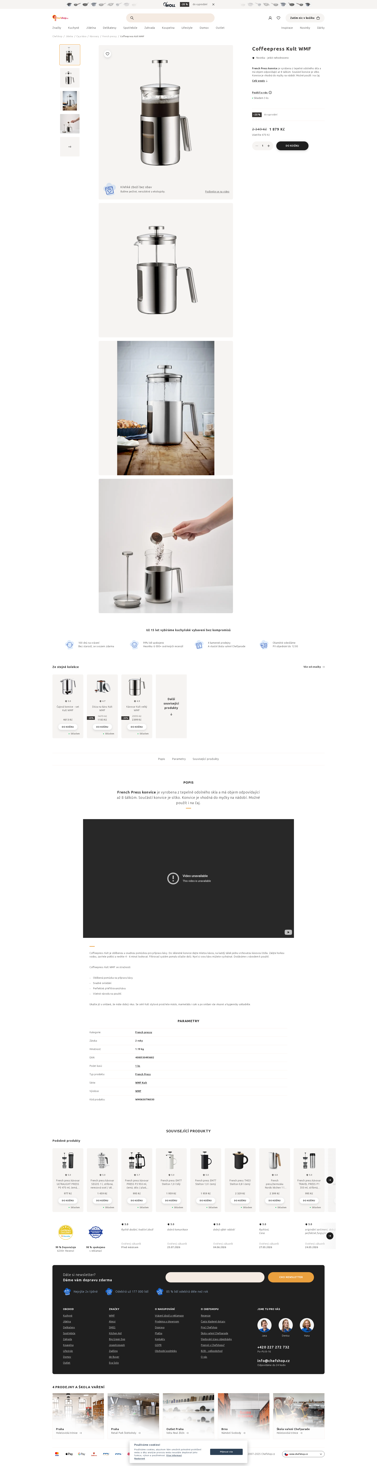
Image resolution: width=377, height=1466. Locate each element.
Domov (67, 1357)
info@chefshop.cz (273, 1361)
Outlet (66, 1362)
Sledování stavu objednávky (216, 1339)
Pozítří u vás (260, 92)
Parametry (179, 759)
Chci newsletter (291, 1277)
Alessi (112, 1321)
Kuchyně (67, 1315)
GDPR (158, 1345)
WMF (138, 1091)
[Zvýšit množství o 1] (268, 146)
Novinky (305, 27)
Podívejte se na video (217, 191)
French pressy (143, 1032)
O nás (204, 1357)
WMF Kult (141, 1082)
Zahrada (67, 1339)
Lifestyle (68, 1351)
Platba (158, 1333)
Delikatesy (69, 1327)
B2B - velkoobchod (212, 1351)
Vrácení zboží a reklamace (169, 1315)
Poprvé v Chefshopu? (213, 1345)
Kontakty (160, 1339)
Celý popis (258, 80)
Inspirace (287, 27)
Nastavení (139, 1458)
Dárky (321, 27)
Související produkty (206, 759)
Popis (161, 759)
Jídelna (67, 1321)
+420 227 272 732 (273, 1347)
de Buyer (114, 1357)
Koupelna (68, 1345)
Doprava (159, 1327)
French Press (143, 1074)
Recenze (206, 1315)
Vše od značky (312, 666)
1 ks (137, 1066)
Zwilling (113, 1351)
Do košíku (292, 145)
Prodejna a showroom (167, 1321)
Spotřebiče (69, 1333)
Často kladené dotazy (213, 1321)
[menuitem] (56, 28)
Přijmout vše (226, 1452)
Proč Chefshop (209, 1327)
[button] (68, 1200)
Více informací (174, 1455)
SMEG (112, 1327)
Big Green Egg (117, 1339)
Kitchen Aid (115, 1333)
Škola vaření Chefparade (214, 1333)
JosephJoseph (117, 1345)
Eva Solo (114, 1362)
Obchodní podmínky (166, 1351)
